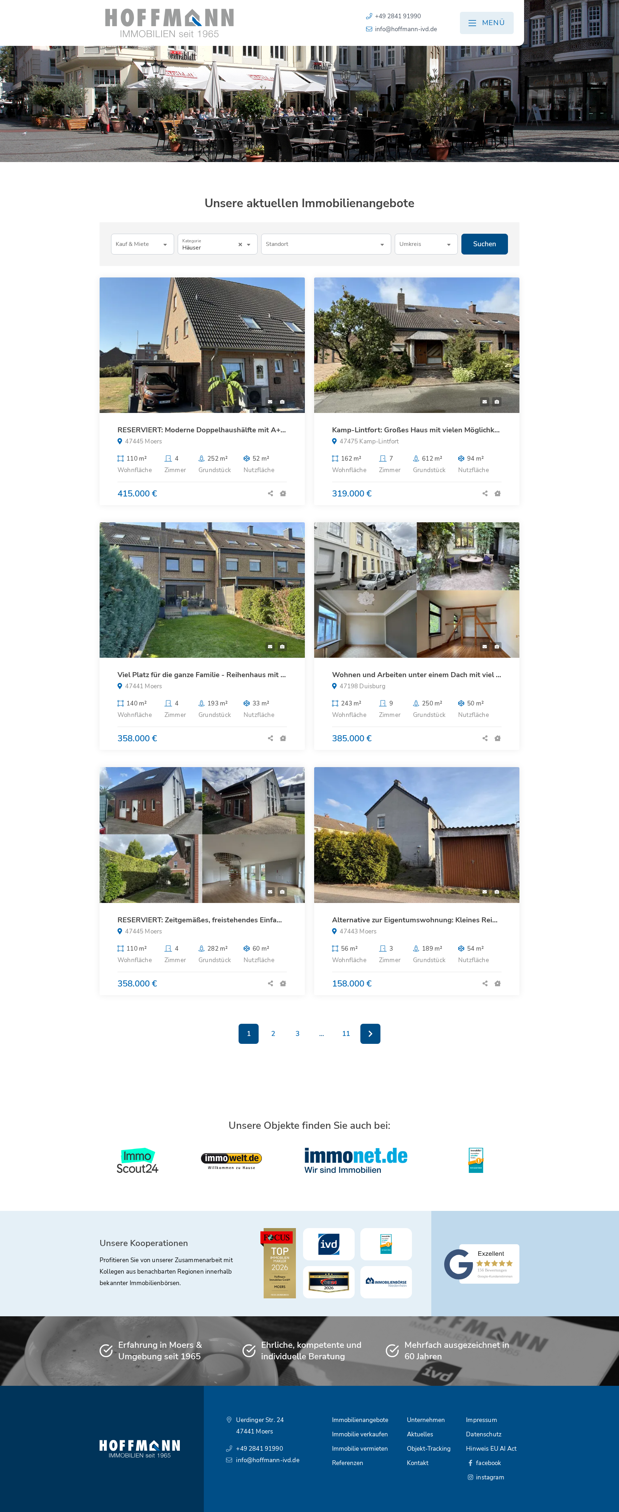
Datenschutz (484, 1434)
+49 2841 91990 (398, 16)
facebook (488, 1463)
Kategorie (191, 241)
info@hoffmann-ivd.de (406, 29)
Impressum (481, 1420)
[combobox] (326, 244)
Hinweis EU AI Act (491, 1449)
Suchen (484, 244)
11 (346, 1033)
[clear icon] (240, 244)
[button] (142, 244)
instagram (489, 1477)
